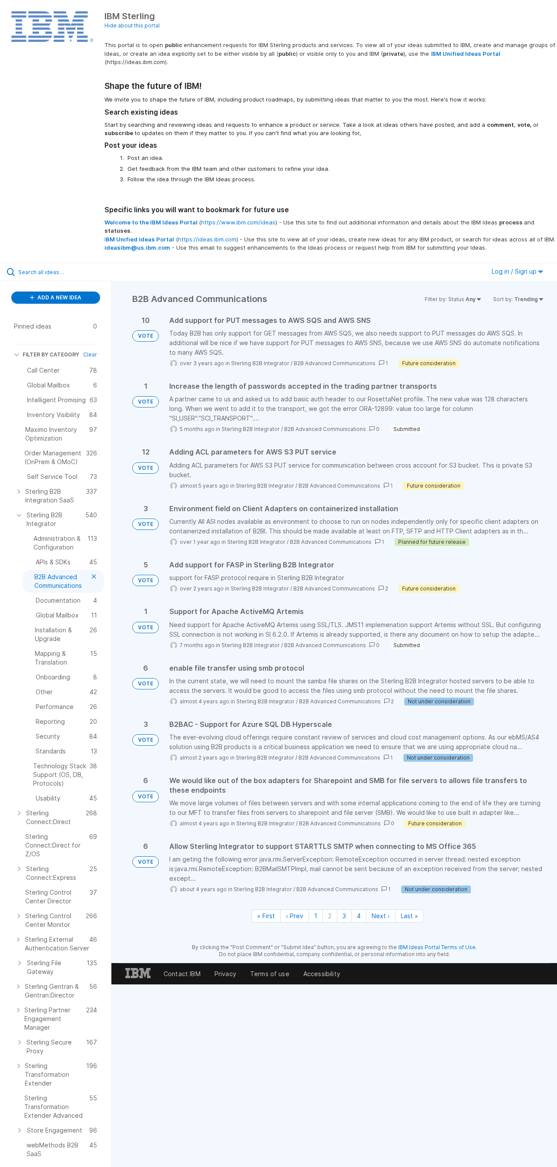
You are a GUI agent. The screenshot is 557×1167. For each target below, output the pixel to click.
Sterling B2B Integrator (260, 363)
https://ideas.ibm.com (207, 239)
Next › (381, 915)
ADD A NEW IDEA (58, 297)
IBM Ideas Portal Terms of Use (437, 947)
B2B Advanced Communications (335, 363)
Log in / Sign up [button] (515, 271)
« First (266, 915)
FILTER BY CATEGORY (51, 354)
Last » (409, 915)
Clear (90, 354)
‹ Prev (294, 915)
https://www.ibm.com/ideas (238, 222)
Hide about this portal (132, 25)
